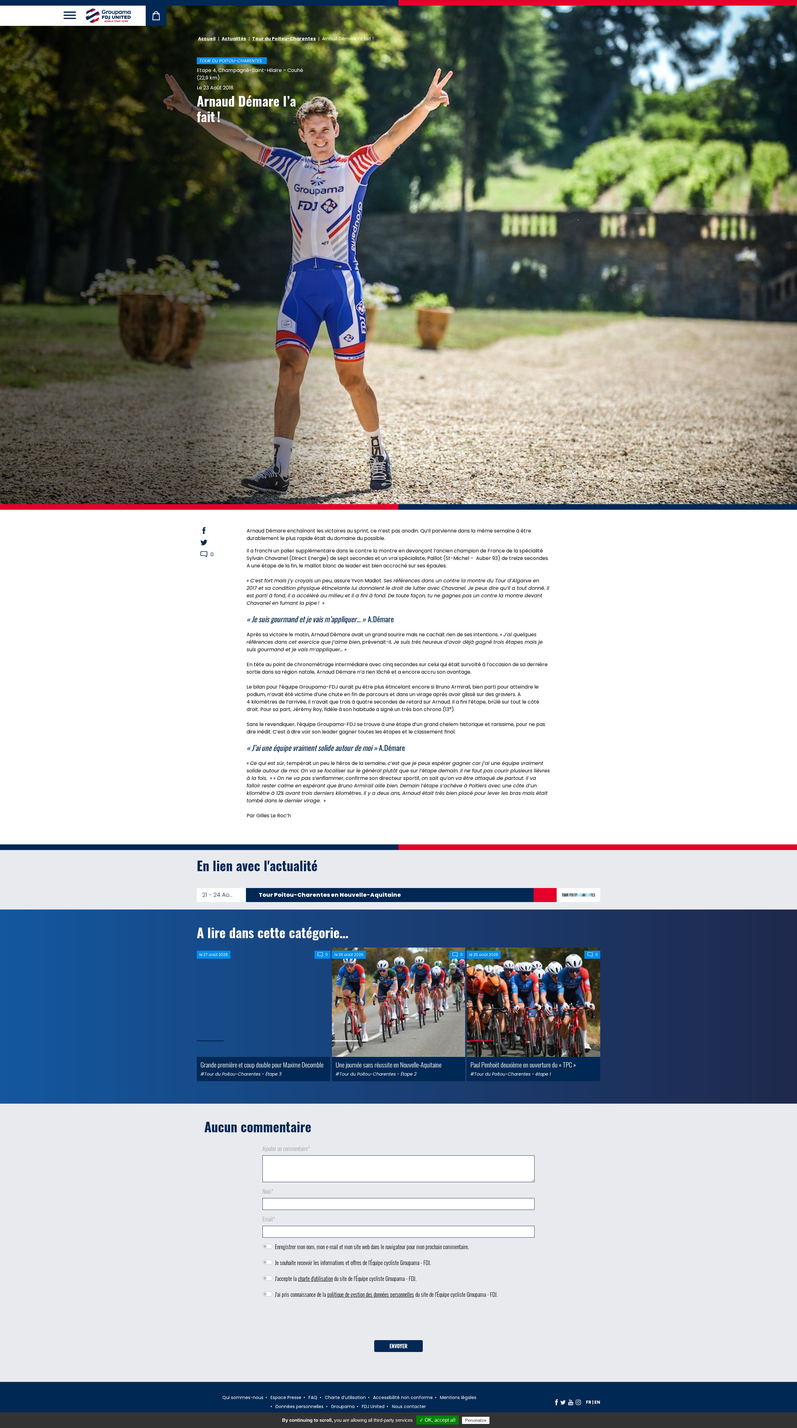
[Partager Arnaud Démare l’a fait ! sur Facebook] (209, 530)
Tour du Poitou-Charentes (284, 39)
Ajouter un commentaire (286, 1148)
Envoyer (398, 1346)
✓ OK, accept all (437, 1420)
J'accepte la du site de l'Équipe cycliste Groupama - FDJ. (345, 1278)
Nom (267, 1191)
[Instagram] (578, 1402)
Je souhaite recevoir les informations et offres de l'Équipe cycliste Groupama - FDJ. (353, 1262)
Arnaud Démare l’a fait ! (246, 108)
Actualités (234, 39)
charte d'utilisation (315, 1278)
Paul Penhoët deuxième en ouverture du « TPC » (523, 1064)
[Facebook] (556, 1402)
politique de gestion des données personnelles (370, 1294)
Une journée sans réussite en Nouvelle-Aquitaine (388, 1064)
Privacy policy (506, 1420)
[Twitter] (563, 1402)
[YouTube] (570, 1402)
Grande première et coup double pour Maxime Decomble (261, 1064)
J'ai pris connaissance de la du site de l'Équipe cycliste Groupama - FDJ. (386, 1294)
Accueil (206, 39)
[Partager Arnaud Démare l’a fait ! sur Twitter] (209, 542)
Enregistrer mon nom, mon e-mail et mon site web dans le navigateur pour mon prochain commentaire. (372, 1247)
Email (268, 1219)
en (597, 1402)
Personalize (475, 1420)
